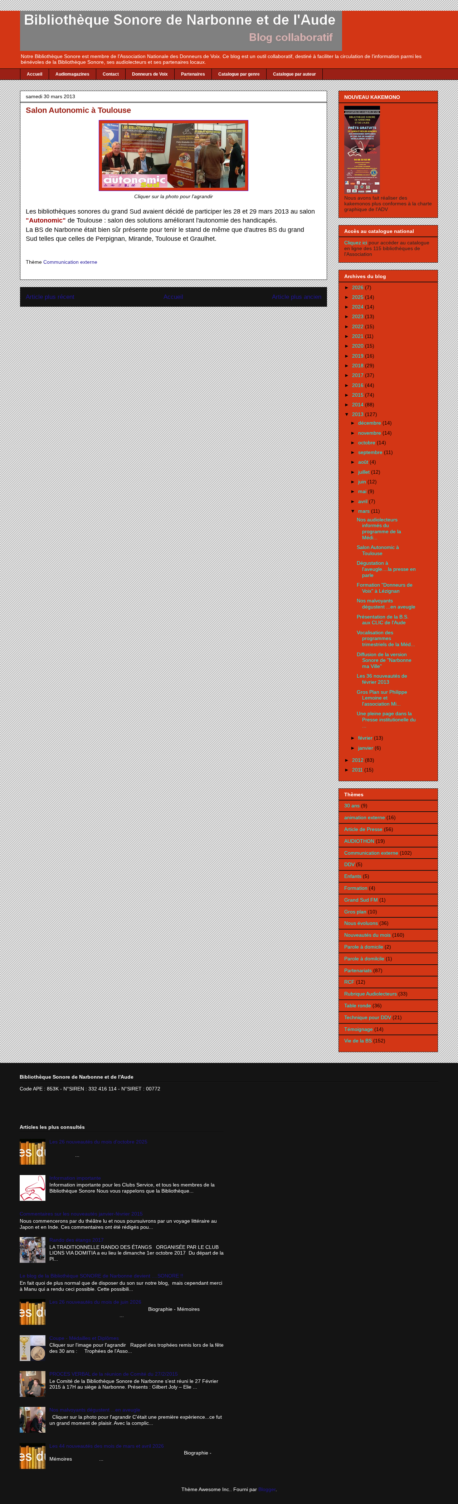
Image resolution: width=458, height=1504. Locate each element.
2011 (358, 770)
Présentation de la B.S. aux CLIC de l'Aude (383, 620)
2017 (358, 375)
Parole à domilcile (364, 958)
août (364, 462)
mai (363, 491)
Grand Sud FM (361, 900)
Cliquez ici (356, 242)
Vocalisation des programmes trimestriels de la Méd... (386, 639)
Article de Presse (363, 829)
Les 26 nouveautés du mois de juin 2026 (95, 1302)
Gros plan (355, 912)
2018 (358, 365)
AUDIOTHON (359, 841)
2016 (358, 385)
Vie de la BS (358, 1041)
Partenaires (193, 74)
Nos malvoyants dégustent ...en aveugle (386, 604)
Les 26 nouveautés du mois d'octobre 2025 (98, 1142)
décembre (370, 423)
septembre (371, 452)
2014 (358, 404)
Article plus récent (50, 296)
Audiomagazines (72, 74)
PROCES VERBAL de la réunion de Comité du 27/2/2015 (113, 1374)
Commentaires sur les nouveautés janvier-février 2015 (81, 1214)
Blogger (267, 1489)
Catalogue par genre (239, 74)
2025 (358, 297)
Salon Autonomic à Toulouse (378, 550)
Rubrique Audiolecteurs (370, 994)
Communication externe (70, 262)
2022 (358, 326)
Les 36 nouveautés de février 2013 (382, 679)
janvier (366, 748)
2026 (358, 287)
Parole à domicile (363, 947)
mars (364, 511)
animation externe (364, 817)
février (366, 738)
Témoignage (358, 1029)
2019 (358, 356)
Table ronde (357, 1005)
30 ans (352, 805)
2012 (358, 760)
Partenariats (358, 970)
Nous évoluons (361, 923)
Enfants (352, 876)
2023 (358, 316)
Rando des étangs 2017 (76, 1240)
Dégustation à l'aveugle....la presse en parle (386, 569)
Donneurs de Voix (150, 74)
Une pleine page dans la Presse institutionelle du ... (386, 720)
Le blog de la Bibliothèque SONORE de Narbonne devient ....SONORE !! (101, 1276)
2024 (358, 307)
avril (363, 501)
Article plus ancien (296, 296)
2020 (358, 346)
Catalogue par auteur (294, 74)
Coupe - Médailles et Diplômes (84, 1338)
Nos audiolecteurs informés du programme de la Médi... (379, 528)
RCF (349, 982)
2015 (358, 395)
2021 (358, 336)
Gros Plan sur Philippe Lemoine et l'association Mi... (382, 698)
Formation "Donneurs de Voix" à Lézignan (385, 588)
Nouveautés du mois (367, 935)
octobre (367, 442)
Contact (111, 74)
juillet (364, 472)
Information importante (75, 1178)
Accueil (34, 74)
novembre (370, 433)
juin (362, 481)
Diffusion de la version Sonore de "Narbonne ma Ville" (384, 660)
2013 (358, 414)
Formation (355, 888)
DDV (349, 864)
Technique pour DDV (367, 1017)
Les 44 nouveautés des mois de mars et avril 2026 (106, 1446)
